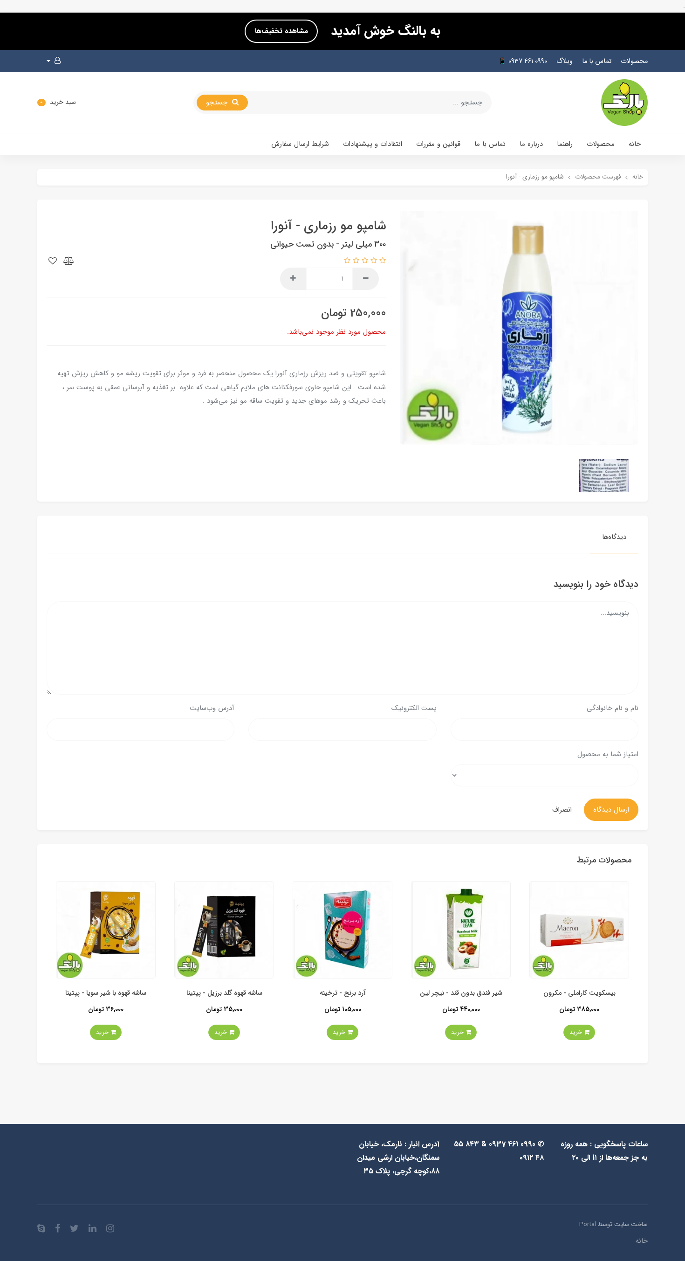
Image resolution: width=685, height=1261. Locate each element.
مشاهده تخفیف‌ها (281, 31)
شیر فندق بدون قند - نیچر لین (551, 993)
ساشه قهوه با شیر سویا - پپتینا (196, 993)
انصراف (562, 809)
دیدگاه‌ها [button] (614, 537)
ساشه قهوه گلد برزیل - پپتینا (315, 993)
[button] (53, 61)
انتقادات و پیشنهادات (372, 144)
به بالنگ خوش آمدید (383, 31)
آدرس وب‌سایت (212, 708)
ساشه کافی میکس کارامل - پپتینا (78, 993)
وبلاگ (564, 61)
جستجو (218, 102)
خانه (635, 144)
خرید (548, 1032)
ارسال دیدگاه (611, 809)
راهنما (565, 144)
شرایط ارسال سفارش (300, 144)
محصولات (634, 61)
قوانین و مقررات (438, 144)
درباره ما (531, 144)
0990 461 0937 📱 (522, 61)
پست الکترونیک (414, 708)
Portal (587, 1224)
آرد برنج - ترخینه (433, 993)
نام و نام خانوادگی (612, 708)
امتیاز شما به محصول (607, 754)
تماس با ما (596, 61)
